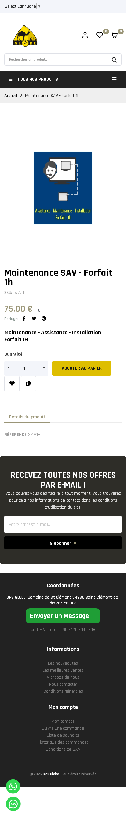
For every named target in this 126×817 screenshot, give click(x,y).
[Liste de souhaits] (12, 383)
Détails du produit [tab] (27, 417)
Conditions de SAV (63, 749)
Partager (24, 318)
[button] (63, 615)
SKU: (8, 292)
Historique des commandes (63, 742)
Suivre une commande (63, 728)
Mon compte (63, 721)
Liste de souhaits (63, 735)
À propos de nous (63, 677)
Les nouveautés (63, 663)
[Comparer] (28, 383)
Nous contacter (63, 684)
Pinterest (44, 318)
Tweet (34, 318)
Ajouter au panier (82, 368)
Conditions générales (63, 691)
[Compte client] (85, 36)
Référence (15, 435)
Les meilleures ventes (63, 670)
